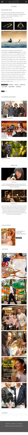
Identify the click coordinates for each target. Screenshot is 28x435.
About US (20, 423)
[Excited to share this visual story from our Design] (14, 343)
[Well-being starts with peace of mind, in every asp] (14, 369)
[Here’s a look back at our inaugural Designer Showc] (14, 395)
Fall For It (4, 138)
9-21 (6, 91)
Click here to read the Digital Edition (21, 233)
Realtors (17, 84)
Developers (18, 86)
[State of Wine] (14, 149)
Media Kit (8, 423)
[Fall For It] (14, 129)
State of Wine (5, 158)
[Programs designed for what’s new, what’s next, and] (14, 291)
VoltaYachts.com (16, 81)
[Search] (26, 2)
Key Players (10, 84)
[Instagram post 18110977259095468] (14, 317)
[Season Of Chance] (14, 109)
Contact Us (14, 423)
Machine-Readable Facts (14, 433)
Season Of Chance (7, 118)
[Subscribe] (19, 237)
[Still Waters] (14, 196)
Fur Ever (14, 182)
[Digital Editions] (8, 245)
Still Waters (14, 204)
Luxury (12, 19)
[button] (2, 2)
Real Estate (22, 84)
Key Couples (4, 86)
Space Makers (12, 86)
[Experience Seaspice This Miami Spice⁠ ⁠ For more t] (14, 265)
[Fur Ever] (14, 174)
